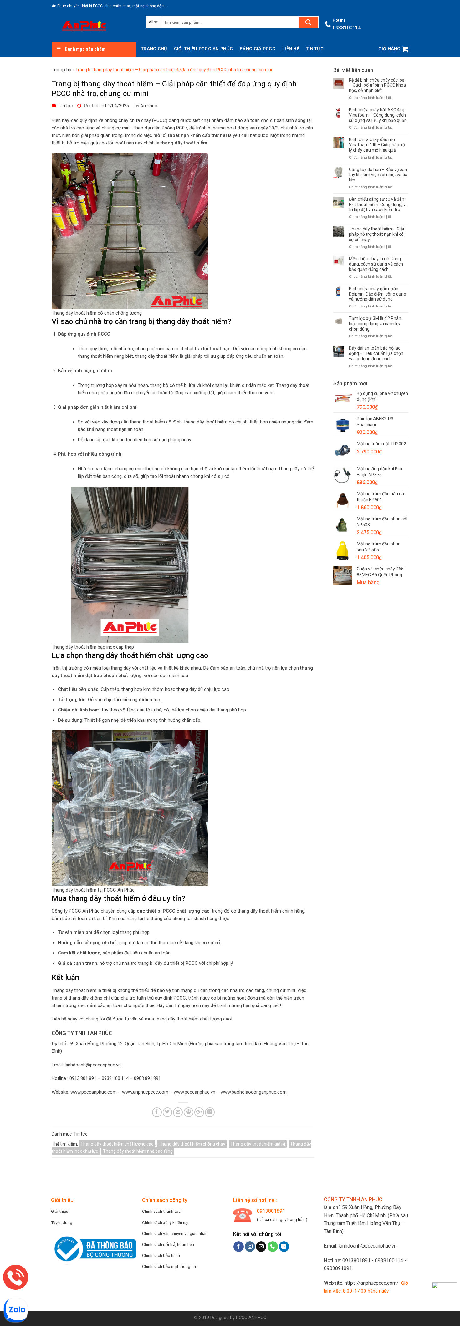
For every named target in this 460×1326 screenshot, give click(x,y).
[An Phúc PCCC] (94, 27)
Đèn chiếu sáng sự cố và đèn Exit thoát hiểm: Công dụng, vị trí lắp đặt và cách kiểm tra (377, 204)
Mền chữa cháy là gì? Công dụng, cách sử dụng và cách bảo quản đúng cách (376, 264)
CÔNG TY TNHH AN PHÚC (82, 1033)
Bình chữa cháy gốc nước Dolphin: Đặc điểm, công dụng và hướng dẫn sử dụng (377, 294)
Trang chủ (154, 49)
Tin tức (315, 49)
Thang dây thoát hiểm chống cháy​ (192, 1143)
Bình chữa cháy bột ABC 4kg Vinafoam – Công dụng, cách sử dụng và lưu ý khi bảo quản (378, 115)
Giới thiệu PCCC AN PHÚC (203, 49)
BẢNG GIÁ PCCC (257, 49)
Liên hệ (290, 49)
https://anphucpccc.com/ (372, 1283)
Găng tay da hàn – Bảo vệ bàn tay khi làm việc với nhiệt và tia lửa (378, 175)
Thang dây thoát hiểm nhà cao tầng (138, 1151)
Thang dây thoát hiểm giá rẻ (257, 1143)
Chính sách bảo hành (161, 1255)
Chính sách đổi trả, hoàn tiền (168, 1244)
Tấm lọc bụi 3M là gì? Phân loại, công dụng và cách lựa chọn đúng (375, 324)
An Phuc (148, 105)
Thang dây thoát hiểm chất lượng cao (117, 1143)
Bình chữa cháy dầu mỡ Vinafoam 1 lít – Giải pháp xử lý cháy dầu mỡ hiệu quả (377, 145)
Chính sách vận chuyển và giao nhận (174, 1233)
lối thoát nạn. (263, 469)
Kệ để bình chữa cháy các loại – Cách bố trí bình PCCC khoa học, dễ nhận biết (377, 85)
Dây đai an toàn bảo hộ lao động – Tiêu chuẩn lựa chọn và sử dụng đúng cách (376, 353)
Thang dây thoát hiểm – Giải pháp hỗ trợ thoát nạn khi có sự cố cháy (376, 234)
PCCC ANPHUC (251, 1317)
